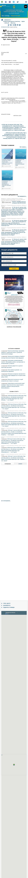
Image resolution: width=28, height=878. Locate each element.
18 (6, 517)
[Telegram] (14, 2)
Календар (7, 503)
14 (17, 515)
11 (6, 515)
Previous (8, 346)
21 (17, 517)
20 (14, 517)
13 (14, 515)
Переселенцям (15, 15)
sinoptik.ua (18, 575)
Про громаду (5, 15)
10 (3, 515)
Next (20, 346)
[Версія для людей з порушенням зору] (18, 2)
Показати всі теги (6, 561)
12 (10, 515)
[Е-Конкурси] (14, 337)
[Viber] (10, 2)
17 (3, 517)
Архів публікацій (20, 503)
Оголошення (8, 463)
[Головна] (2, 2)
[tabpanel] (14, 337)
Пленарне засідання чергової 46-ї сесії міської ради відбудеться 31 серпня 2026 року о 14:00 (7, 162)
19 (10, 517)
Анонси (20, 463)
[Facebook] (6, 2)
